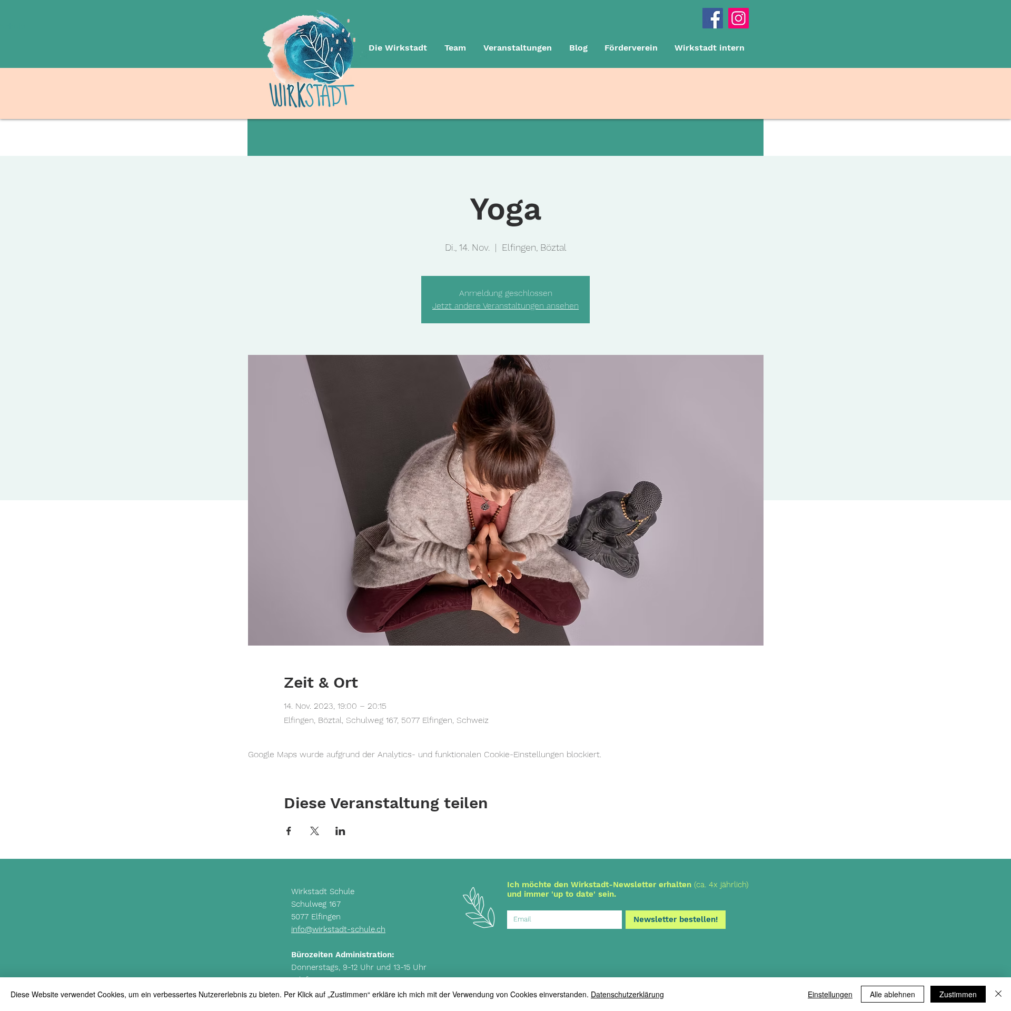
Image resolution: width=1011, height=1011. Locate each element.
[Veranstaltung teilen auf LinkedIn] (340, 831)
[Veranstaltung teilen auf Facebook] (289, 831)
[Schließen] (998, 994)
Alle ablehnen (892, 994)
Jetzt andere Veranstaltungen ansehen (505, 306)
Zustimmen (958, 994)
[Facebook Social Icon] (712, 18)
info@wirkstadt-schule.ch (338, 929)
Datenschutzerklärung (627, 994)
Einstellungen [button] (830, 994)
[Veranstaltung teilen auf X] (315, 831)
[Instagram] (738, 18)
